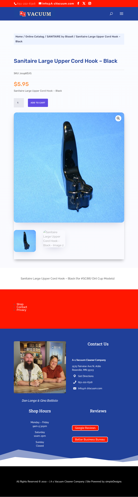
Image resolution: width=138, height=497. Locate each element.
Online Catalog (34, 36)
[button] (118, 118)
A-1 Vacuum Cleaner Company (67, 481)
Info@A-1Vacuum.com (90, 388)
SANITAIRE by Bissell (60, 36)
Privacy (21, 310)
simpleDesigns (113, 481)
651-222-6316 (85, 382)
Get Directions (86, 376)
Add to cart (38, 103)
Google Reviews (85, 428)
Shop (20, 304)
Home (19, 36)
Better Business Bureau (90, 439)
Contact (22, 307)
